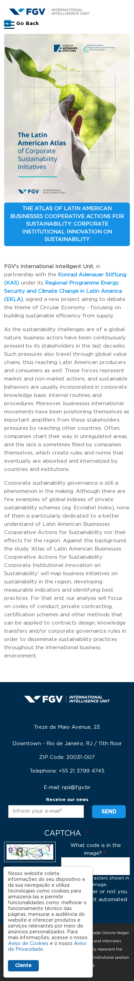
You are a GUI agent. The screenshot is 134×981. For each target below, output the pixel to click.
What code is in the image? (95, 849)
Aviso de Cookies (28, 943)
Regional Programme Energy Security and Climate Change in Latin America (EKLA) (63, 291)
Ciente (23, 965)
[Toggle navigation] (9, 25)
